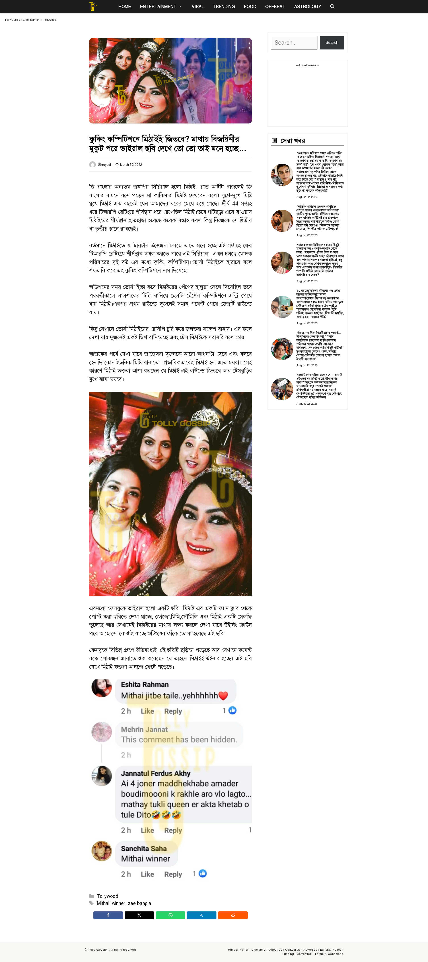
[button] (332, 6)
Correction (304, 954)
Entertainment (158, 6)
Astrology (307, 6)
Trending (224, 6)
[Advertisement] (307, 95)
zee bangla (139, 903)
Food (250, 6)
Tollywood (49, 19)
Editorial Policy (331, 950)
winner (118, 903)
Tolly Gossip (12, 19)
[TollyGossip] (93, 6)
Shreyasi (104, 165)
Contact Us (293, 950)
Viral (198, 6)
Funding (288, 954)
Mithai (103, 903)
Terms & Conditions (329, 954)
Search (331, 42)
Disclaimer (258, 950)
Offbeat (275, 6)
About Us (275, 950)
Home (124, 6)
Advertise (310, 950)
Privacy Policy (238, 950)
